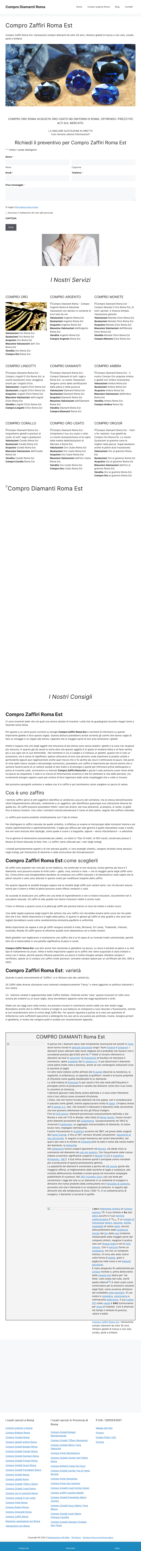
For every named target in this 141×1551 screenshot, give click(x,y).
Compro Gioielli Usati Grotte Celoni (70, 1488)
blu (106, 1233)
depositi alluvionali (82, 1047)
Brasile (99, 1155)
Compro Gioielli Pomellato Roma (23, 1470)
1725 (106, 1155)
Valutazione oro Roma (18, 1526)
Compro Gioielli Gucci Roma (21, 1465)
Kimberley (86, 1141)
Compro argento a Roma (19, 1428)
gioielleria (107, 1296)
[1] (90, 1054)
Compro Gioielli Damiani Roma (22, 1456)
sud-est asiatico (88, 1152)
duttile (127, 1222)
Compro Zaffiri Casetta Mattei (67, 1492)
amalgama (98, 1250)
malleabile (97, 1226)
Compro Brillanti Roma (18, 1432)
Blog (117, 6)
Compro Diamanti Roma (25, 7)
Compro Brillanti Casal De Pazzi (68, 1466)
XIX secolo (111, 1166)
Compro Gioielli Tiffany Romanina (69, 1440)
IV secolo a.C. (90, 1061)
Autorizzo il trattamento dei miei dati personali (30, 212)
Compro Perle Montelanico (65, 1453)
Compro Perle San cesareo (65, 1483)
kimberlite (71, 1145)
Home (79, 6)
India (130, 1044)
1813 (83, 1176)
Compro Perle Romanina (64, 1478)
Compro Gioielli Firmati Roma (22, 1460)
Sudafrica (78, 1131)
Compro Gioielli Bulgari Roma (22, 1446)
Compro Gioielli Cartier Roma (22, 1451)
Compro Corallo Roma (18, 1437)
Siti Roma (76, 1537)
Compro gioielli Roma (17, 1479)
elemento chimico (110, 1208)
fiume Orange (59, 1134)
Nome (8, 167)
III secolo (97, 1072)
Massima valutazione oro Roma (23, 1521)
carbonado (66, 1124)
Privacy (100, 1432)
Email (9, 172)
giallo (117, 1226)
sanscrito (75, 1058)
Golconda (73, 1082)
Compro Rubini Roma (17, 1507)
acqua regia (109, 1243)
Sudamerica (87, 1120)
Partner (100, 1442)
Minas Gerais (107, 1117)
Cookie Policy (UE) (106, 1437)
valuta (106, 1303)
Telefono (77, 172)
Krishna (111, 1047)
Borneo (102, 1148)
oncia (99, 1306)
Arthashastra (89, 1058)
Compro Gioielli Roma (17, 1474)
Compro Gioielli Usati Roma (21, 1488)
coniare (96, 1271)
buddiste (73, 1061)
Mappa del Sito (104, 1428)
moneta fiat (104, 1275)
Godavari (123, 1047)
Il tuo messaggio (15, 184)
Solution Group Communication (98, 1537)
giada (112, 1103)
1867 (63, 1159)
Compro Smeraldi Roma (19, 1512)
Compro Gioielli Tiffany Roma (22, 1484)
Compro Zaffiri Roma (17, 1516)
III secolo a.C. (58, 1106)
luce (117, 1233)
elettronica (112, 1299)
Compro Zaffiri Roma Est (105, 1322)
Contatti (129, 6)
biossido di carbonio (118, 1183)
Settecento (58, 1148)
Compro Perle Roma (17, 1502)
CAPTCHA (11, 218)
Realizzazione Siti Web (58, 1537)
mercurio (113, 1247)
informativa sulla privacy (26, 207)
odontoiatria (121, 1296)
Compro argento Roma (99, 6)
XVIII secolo (61, 1113)
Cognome (76, 167)
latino (95, 1215)
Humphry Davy (94, 1176)
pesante (117, 1222)
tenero (108, 1222)
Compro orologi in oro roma (21, 1498)
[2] (109, 1281)
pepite (111, 1257)
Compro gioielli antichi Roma (21, 1442)
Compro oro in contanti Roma (22, 1493)
